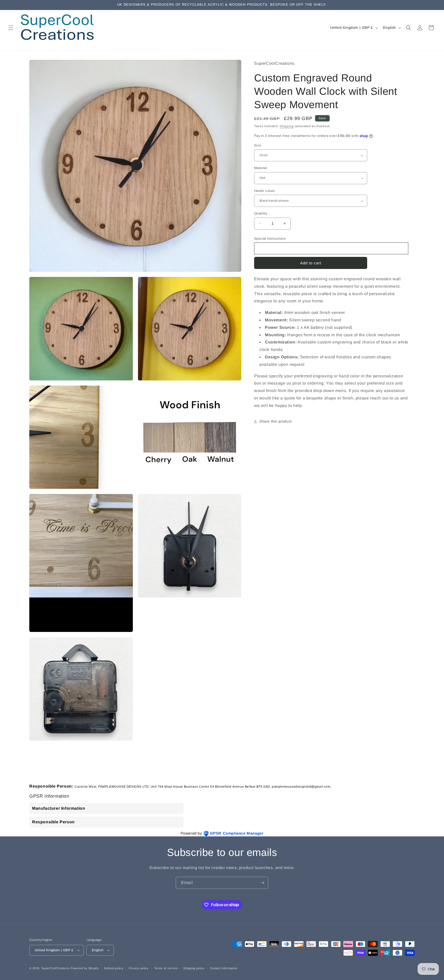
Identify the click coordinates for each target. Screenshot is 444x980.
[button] (10, 27)
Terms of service (166, 968)
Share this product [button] (275, 421)
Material (260, 168)
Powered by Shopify (85, 968)
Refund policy (113, 968)
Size (257, 145)
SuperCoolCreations (55, 968)
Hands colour (264, 191)
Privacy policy (139, 968)
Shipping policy (194, 968)
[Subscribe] (262, 883)
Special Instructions (270, 238)
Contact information (223, 968)
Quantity (260, 213)
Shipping (287, 126)
